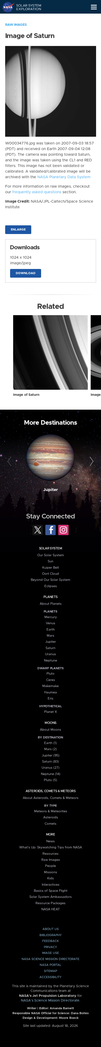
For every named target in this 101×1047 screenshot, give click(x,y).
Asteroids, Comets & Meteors (50, 791)
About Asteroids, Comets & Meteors (50, 798)
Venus (50, 623)
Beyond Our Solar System (50, 580)
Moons (50, 723)
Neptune (50, 660)
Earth (51, 629)
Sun (50, 561)
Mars (50, 635)
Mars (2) (50, 749)
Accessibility (50, 977)
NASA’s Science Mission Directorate (50, 1000)
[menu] (94, 7)
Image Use (50, 953)
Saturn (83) (50, 761)
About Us (51, 929)
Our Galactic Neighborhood (26, 17)
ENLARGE (18, 229)
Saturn (50, 648)
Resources (50, 853)
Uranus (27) (50, 767)
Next (91, 461)
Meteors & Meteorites (50, 811)
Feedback (50, 941)
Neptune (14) (50, 774)
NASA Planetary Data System (63, 177)
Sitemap (50, 971)
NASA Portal (50, 965)
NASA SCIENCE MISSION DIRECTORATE (50, 959)
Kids (50, 878)
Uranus (50, 654)
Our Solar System (50, 555)
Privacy (50, 947)
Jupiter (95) (50, 755)
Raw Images (16, 24)
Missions (50, 872)
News (50, 841)
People (50, 866)
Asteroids (50, 817)
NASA (6, 7)
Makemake (50, 686)
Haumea (50, 692)
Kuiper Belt (50, 567)
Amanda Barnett (62, 1008)
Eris (50, 698)
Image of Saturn (26, 395)
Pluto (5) (50, 780)
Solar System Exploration (26, 7)
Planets (50, 597)
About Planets (51, 603)
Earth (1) (50, 743)
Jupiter (50, 490)
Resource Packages (50, 903)
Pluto (50, 673)
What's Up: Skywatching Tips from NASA (50, 847)
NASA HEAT (50, 909)
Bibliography (50, 935)
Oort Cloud (50, 573)
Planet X (50, 712)
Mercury (50, 617)
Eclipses (50, 586)
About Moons (50, 729)
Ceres (50, 680)
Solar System (50, 548)
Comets (50, 823)
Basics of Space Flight (50, 890)
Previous (10, 461)
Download (25, 273)
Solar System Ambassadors (50, 897)
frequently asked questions (36, 192)
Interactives (50, 884)
